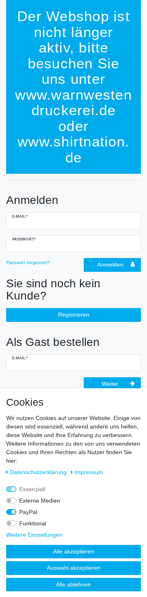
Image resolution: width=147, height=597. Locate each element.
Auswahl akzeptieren (73, 567)
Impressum (88, 472)
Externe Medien (39, 500)
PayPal (28, 512)
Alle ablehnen (73, 584)
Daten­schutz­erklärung (39, 472)
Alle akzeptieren (73, 551)
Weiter (110, 384)
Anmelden (110, 264)
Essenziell (32, 489)
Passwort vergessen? (28, 262)
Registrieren (73, 314)
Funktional (32, 523)
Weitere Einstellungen (34, 534)
